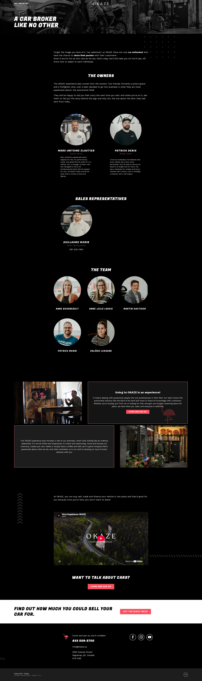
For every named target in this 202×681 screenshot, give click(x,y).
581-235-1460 (76, 249)
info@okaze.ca (79, 646)
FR (186, 674)
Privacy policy (18, 673)
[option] (186, 674)
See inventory (21, 3)
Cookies (26, 673)
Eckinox (39, 675)
